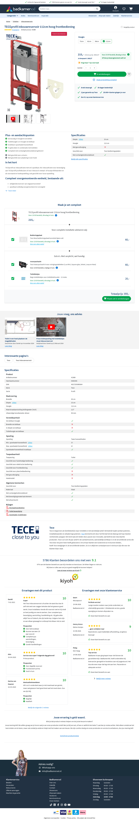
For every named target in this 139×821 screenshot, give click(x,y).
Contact (52, 788)
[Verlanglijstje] (124, 9)
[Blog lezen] (20, 327)
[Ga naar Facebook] (58, 804)
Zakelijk (116, 16)
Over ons (52, 782)
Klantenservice (126, 16)
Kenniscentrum (33, 16)
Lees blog (8, 346)
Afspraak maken (105, 16)
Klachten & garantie (13, 793)
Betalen (9, 782)
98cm (97, 41)
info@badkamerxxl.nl (51, 771)
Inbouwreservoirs (27, 21)
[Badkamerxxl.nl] (20, 8)
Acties (23, 16)
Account (116, 11)
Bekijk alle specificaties (79, 159)
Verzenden (10, 785)
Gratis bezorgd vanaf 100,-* (86, 2)
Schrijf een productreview (69, 736)
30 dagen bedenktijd (107, 2)
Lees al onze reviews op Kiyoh (68, 570)
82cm (89, 41)
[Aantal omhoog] (94, 68)
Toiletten (16, 21)
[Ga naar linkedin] (54, 804)
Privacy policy (71, 818)
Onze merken (54, 801)
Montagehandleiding (16, 508)
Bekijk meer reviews (103, 678)
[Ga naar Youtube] (69, 804)
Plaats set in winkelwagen (118, 298)
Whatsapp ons (48, 767)
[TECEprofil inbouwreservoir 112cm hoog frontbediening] (37, 74)
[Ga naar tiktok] (51, 804)
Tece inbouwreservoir (24, 360)
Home (8, 21)
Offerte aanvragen (12, 790)
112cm (108, 41)
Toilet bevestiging (15, 511)
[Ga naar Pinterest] (65, 804)
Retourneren (10, 788)
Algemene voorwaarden (51, 818)
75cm (82, 41)
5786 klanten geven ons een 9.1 (61, 2)
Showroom (93, 16)
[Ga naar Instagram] (61, 804)
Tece (8, 360)
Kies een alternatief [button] (37, 244)
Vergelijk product (129, 27)
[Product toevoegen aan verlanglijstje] (129, 74)
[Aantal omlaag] (86, 68)
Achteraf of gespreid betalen (36, 2)
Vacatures (53, 795)
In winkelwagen (103, 74)
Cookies (63, 818)
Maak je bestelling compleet (106, 80)
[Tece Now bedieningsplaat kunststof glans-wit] (23, 239)
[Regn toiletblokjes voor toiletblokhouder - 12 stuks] (23, 278)
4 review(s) (15, 30)
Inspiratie (44, 16)
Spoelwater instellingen (17, 515)
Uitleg (81, 139)
